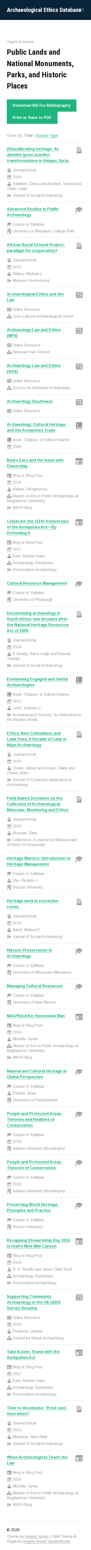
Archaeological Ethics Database (44, 10)
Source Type (47, 136)
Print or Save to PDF (32, 118)
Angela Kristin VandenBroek (46, 1541)
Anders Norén (36, 1536)
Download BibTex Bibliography (42, 105)
